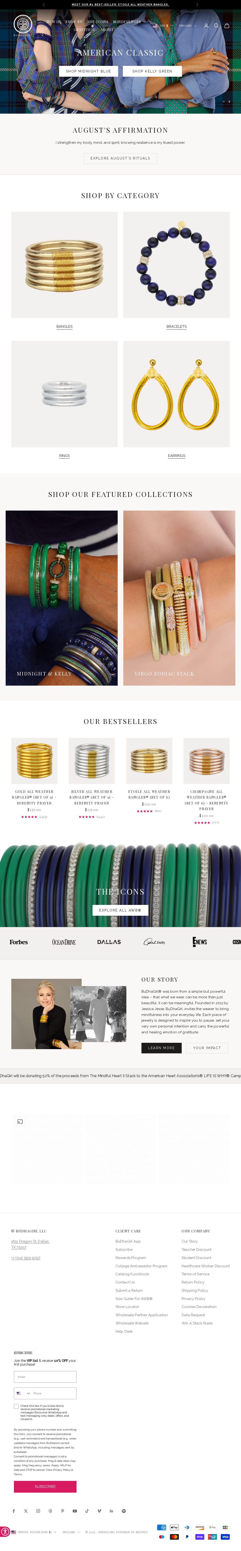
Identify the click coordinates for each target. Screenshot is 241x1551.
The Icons (97, 21)
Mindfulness (127, 21)
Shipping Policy (195, 1290)
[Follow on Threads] (50, 1511)
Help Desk (124, 1331)
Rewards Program (131, 1258)
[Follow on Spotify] (123, 1511)
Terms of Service (195, 1274)
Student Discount (196, 1258)
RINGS (64, 456)
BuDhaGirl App (128, 1241)
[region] (120, 61)
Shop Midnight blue (88, 71)
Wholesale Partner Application (142, 1315)
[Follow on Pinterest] (62, 1511)
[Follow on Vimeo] (99, 1511)
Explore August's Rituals (120, 158)
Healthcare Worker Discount (206, 1266)
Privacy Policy (193, 1299)
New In (54, 21)
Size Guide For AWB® (134, 1299)
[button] (47, 1149)
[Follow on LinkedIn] (111, 1511)
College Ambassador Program (141, 1266)
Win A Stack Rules (197, 1323)
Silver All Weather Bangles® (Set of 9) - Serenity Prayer (91, 797)
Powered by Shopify (132, 1532)
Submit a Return (129, 1290)
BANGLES (64, 326)
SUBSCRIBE (45, 1486)
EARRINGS (176, 456)
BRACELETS (177, 326)
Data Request (193, 1315)
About (107, 29)
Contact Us (125, 1282)
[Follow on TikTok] (87, 1511)
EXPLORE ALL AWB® (120, 910)
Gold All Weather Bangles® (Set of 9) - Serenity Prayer (34, 797)
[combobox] (22, 1393)
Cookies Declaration (199, 1307)
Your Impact (207, 1048)
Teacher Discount (196, 1249)
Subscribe (124, 1249)
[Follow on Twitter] (26, 1511)
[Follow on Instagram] (38, 1511)
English (185, 25)
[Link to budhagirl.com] (34, 761)
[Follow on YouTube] (74, 1511)
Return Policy (193, 1282)
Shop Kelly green (153, 71)
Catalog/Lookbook (132, 1274)
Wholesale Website (132, 1323)
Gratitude (85, 29)
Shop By (74, 21)
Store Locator (127, 1307)
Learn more (161, 1048)
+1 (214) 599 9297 (25, 1258)
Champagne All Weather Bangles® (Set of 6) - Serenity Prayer (206, 800)
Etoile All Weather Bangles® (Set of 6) (149, 794)
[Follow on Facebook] (13, 1511)
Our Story (190, 1241)
